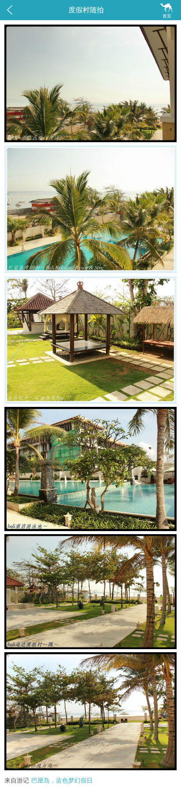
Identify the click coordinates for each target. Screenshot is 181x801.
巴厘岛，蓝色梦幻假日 (62, 780)
